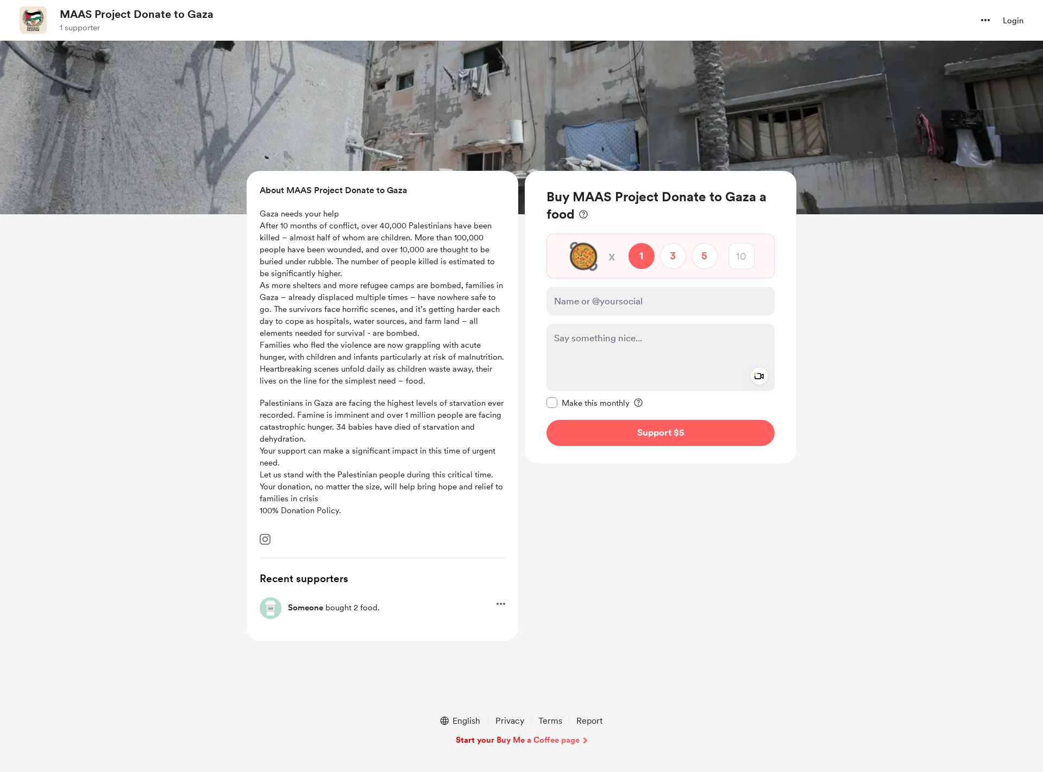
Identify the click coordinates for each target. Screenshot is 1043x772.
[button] (985, 20)
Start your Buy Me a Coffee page (518, 740)
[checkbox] (588, 402)
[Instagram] (265, 539)
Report (589, 721)
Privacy (509, 721)
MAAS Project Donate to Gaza (136, 14)
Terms (550, 721)
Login (1013, 20)
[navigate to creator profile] (33, 20)
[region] (660, 317)
